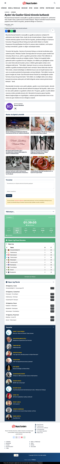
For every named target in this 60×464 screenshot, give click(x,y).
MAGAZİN (33, 446)
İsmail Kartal (17, 416)
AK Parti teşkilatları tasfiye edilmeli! (22, 397)
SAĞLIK (36, 8)
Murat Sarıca (17, 402)
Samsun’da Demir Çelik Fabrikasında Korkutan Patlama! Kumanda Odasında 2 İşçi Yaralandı (17, 172)
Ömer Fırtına (16, 345)
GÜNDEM (4, 8)
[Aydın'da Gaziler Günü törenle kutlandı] (30, 28)
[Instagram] (19, 437)
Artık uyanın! (16, 404)
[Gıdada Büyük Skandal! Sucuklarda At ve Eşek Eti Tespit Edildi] (42, 163)
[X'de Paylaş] (9, 31)
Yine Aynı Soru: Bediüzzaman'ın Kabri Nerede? (25, 354)
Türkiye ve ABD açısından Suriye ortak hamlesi (25, 375)
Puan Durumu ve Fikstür (42, 427)
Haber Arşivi (40, 432)
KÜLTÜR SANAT (50, 8)
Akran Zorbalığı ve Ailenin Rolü (21, 368)
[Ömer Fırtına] (9, 346)
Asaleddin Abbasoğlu (19, 338)
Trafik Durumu (40, 426)
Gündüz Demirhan (18, 409)
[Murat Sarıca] (9, 403)
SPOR (30, 8)
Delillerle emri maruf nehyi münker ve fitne (24, 411)
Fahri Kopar (16, 359)
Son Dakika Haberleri (42, 431)
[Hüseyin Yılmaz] (9, 353)
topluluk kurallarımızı (19, 200)
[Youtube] (22, 437)
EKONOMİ (24, 8)
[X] (16, 437)
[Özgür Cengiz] (9, 381)
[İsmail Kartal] (9, 417)
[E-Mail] (15, 108)
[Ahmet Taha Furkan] (9, 332)
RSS (17, 455)
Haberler (7, 12)
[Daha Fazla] (14, 31)
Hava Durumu (40, 424)
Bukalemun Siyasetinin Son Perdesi (22, 340)
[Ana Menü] (5, 3)
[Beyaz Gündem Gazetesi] (30, 3)
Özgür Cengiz (17, 380)
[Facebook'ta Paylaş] (6, 31)
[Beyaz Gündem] (9, 106)
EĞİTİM (42, 8)
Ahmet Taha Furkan (18, 331)
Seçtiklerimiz (16, 418)
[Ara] (54, 3)
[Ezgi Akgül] (9, 367)
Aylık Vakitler (9, 235)
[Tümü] (53, 211)
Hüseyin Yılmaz (17, 352)
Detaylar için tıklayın (30, 276)
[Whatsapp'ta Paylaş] (11, 31)
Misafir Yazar (17, 388)
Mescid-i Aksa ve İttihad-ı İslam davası (23, 333)
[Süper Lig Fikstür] (53, 282)
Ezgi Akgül (16, 366)
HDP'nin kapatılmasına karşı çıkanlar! (23, 361)
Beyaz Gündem (19, 105)
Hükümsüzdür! (17, 347)
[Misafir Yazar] (9, 389)
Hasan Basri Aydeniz (19, 373)
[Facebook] (14, 437)
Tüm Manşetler (40, 429)
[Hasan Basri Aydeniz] (9, 374)
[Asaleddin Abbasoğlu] (9, 339)
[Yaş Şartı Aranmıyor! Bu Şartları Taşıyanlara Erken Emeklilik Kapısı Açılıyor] (42, 123)
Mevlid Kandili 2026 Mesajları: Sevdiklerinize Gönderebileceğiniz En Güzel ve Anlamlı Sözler (16, 152)
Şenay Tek (16, 395)
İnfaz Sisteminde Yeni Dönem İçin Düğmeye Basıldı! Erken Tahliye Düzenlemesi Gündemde (40, 152)
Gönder (9, 195)
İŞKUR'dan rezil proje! (19, 382)
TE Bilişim (33, 459)
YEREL (7, 448)
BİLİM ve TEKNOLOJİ (14, 8)
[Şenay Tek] (9, 396)
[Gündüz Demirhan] (9, 410)
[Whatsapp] (24, 437)
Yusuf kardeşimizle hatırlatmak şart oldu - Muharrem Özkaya (29, 389)
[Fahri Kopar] (9, 360)
